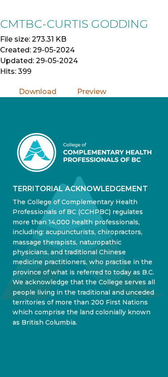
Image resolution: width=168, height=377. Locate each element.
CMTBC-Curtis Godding (74, 23)
